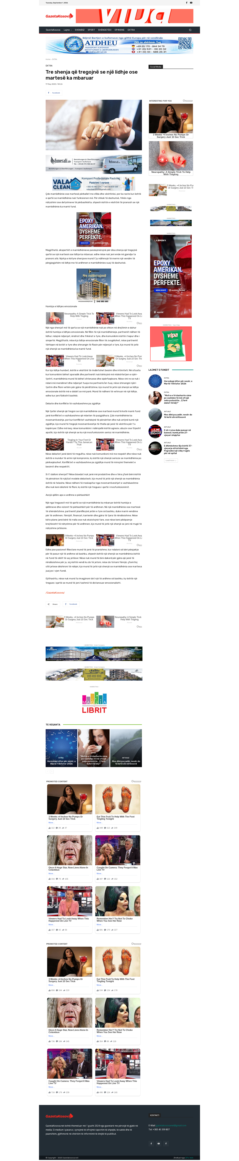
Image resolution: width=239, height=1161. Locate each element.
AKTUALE (125, 758)
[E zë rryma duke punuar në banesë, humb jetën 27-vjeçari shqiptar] (155, 431)
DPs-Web (189, 1158)
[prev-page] (47, 771)
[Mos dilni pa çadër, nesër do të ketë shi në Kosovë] (126, 748)
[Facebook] (187, 3)
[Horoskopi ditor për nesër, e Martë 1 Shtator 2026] (61, 748)
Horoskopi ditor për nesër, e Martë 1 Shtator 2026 (61, 762)
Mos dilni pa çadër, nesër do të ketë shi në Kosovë (126, 762)
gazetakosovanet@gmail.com (171, 1125)
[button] (190, 30)
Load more (170, 460)
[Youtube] (191, 3)
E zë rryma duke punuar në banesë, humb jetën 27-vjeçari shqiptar (177, 432)
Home (48, 59)
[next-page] (52, 771)
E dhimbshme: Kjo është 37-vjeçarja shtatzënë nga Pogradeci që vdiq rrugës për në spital (178, 450)
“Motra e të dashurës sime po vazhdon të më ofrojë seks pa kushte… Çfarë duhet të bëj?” (93, 760)
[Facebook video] (166, 1143)
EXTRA (54, 59)
